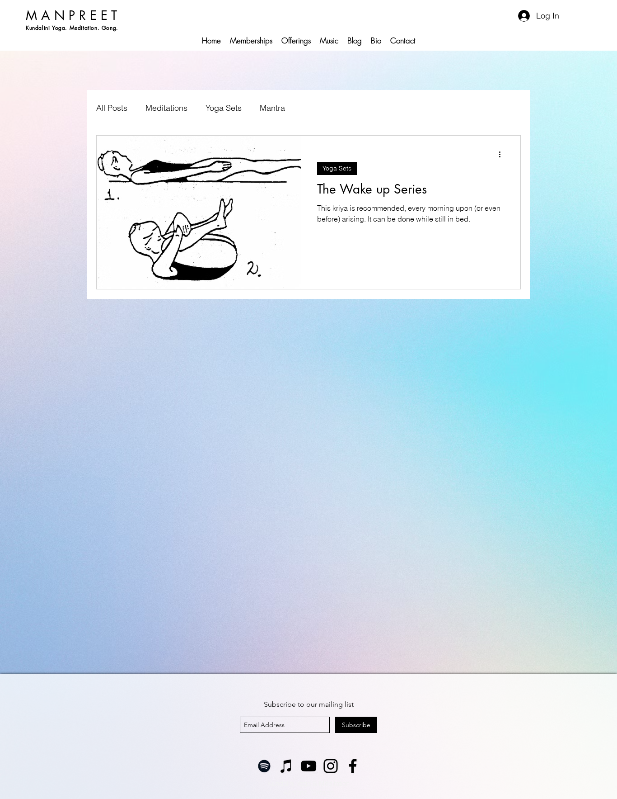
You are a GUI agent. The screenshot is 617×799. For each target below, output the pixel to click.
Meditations (166, 108)
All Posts (111, 108)
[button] (296, 40)
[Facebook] (352, 765)
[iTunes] (286, 765)
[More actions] (502, 154)
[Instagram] (330, 765)
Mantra (272, 108)
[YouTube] (308, 765)
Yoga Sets (224, 108)
